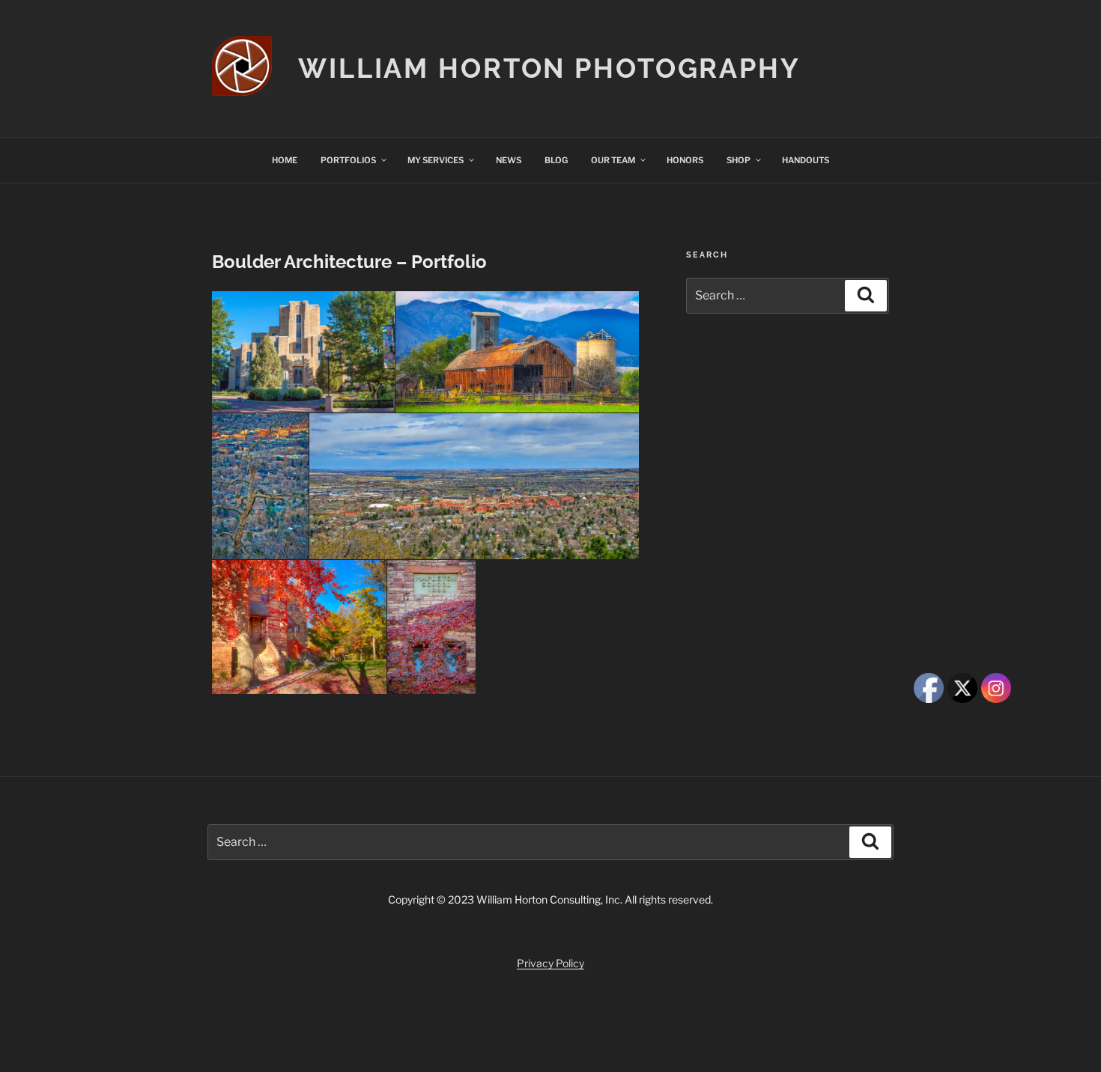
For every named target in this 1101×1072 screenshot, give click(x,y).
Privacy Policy (550, 963)
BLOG (556, 160)
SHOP (738, 160)
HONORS (685, 160)
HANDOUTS (805, 160)
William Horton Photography (549, 68)
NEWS (508, 160)
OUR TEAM (613, 160)
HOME (284, 160)
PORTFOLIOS (348, 160)
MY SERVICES (435, 160)
